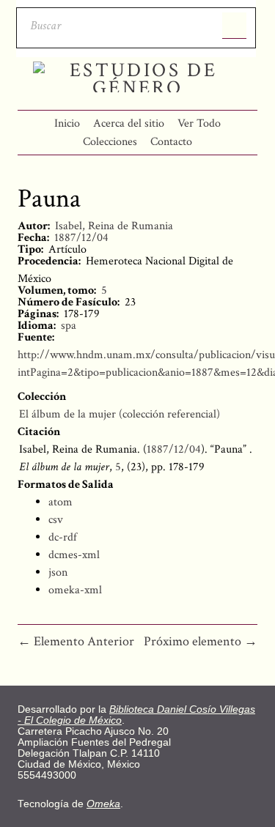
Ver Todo (199, 123)
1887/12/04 (81, 237)
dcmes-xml (74, 555)
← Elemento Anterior (76, 641)
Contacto (171, 141)
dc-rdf (62, 537)
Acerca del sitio (128, 123)
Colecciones (110, 141)
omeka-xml (75, 590)
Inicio (67, 123)
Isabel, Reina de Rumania (114, 226)
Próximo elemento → (200, 641)
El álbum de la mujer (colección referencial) (119, 414)
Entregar (234, 25)
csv (55, 519)
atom (60, 502)
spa (68, 325)
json (57, 572)
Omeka (103, 803)
